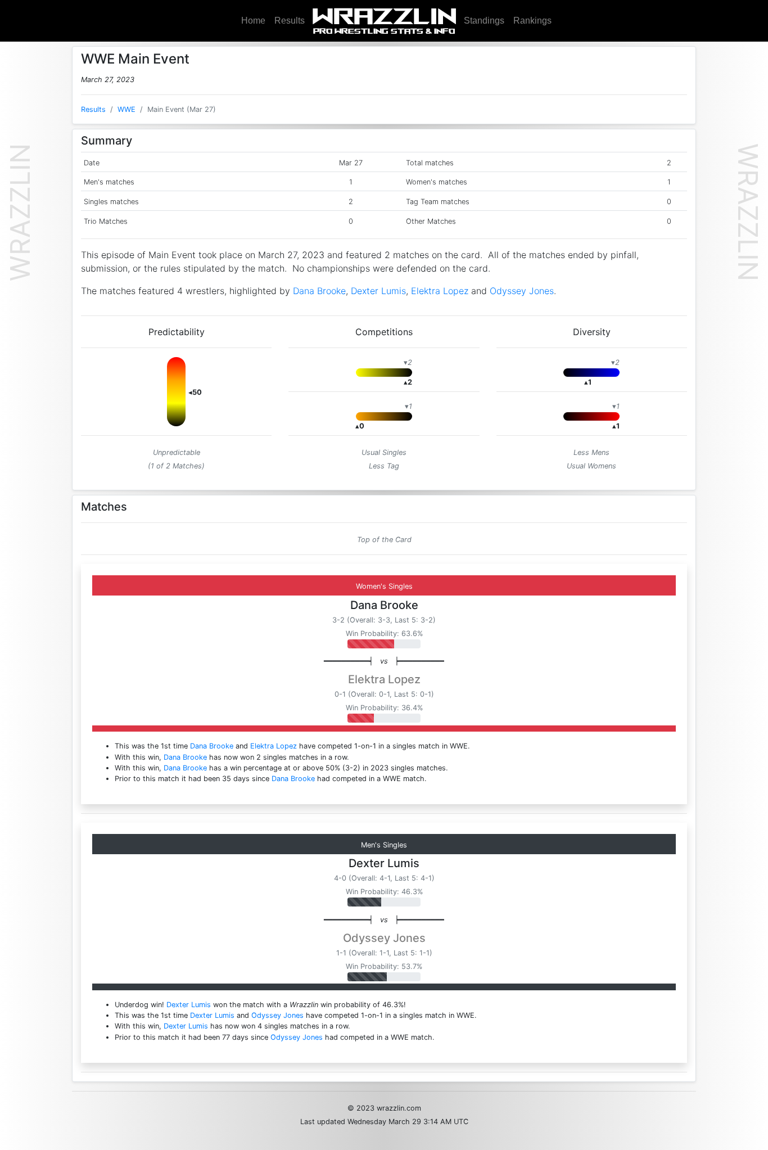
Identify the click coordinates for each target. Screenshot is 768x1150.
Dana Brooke (319, 290)
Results (289, 20)
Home (253, 20)
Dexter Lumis (378, 290)
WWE (126, 109)
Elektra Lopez (439, 290)
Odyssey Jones (522, 290)
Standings (484, 20)
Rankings (532, 20)
